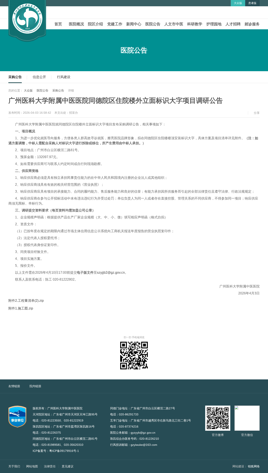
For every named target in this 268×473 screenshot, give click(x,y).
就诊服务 (252, 24)
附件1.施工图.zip (20, 308)
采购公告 (15, 77)
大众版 (238, 3)
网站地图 (32, 466)
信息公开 (39, 77)
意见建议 (67, 466)
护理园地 (214, 24)
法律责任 (50, 466)
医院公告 (152, 24)
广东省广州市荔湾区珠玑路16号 (76, 426)
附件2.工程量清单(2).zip (26, 300)
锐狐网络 (254, 466)
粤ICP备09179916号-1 (64, 450)
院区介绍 (95, 24)
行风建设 (63, 77)
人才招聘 (233, 24)
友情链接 (14, 386)
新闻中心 (133, 24)
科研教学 (194, 24)
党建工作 (114, 24)
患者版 (252, 3)
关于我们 (14, 466)
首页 (58, 24)
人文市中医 (173, 24)
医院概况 (76, 24)
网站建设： (239, 466)
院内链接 (35, 386)
